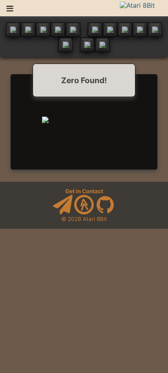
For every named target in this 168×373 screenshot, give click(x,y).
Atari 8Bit (95, 219)
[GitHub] (105, 212)
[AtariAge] (84, 212)
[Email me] (63, 212)
